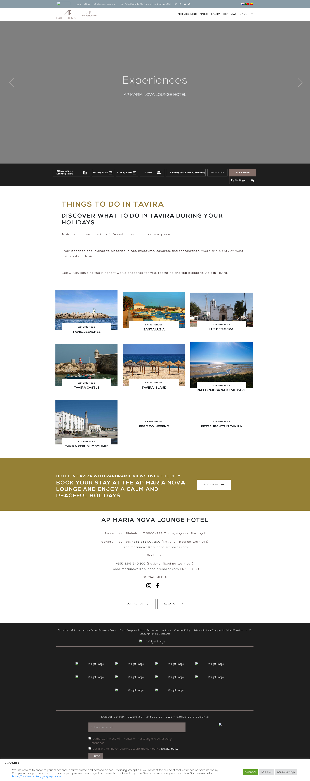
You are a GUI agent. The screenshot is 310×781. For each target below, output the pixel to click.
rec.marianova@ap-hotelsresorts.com (156, 547)
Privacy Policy (201, 630)
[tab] (86, 315)
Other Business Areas (104, 630)
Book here (243, 173)
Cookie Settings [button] (286, 772)
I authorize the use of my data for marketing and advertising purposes (131, 741)
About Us (63, 630)
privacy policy (169, 749)
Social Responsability (132, 630)
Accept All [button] (250, 772)
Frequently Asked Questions (228, 630)
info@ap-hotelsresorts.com (97, 4)
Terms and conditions (159, 630)
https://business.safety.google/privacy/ (36, 776)
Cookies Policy (182, 630)
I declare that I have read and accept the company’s (134, 748)
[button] (86, 310)
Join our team (79, 630)
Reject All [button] (266, 772)
